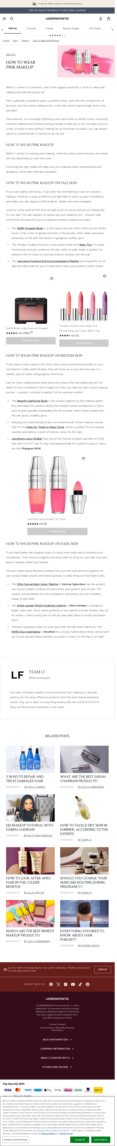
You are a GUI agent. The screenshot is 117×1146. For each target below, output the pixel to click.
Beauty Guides (71, 28)
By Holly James (34, 786)
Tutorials (31, 28)
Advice (13, 28)
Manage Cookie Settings (15, 1140)
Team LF (37, 672)
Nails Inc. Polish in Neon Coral (45, 427)
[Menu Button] (4, 19)
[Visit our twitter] (58, 984)
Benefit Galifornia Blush (32, 401)
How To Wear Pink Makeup (46, 40)
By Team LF (85, 839)
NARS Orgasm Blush (30, 228)
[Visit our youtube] (73, 984)
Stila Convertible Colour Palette (37, 584)
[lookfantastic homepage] (57, 19)
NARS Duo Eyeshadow (26, 631)
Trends (49, 28)
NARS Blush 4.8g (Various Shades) (27, 328)
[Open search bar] (11, 19)
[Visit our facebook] (51, 984)
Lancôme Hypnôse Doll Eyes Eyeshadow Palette (48, 261)
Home (6, 40)
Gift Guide (95, 28)
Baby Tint (85, 244)
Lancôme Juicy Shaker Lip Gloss (46, 519)
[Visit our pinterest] (87, 984)
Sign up (102, 969)
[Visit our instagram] (65, 984)
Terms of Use (66, 1133)
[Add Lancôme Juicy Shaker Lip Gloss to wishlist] (83, 458)
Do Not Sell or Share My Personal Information (57, 1029)
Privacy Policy (48, 1133)
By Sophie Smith (88, 945)
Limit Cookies (100, 1140)
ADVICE (11, 54)
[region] (57, 1121)
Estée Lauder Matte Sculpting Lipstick (41, 605)
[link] (100, 19)
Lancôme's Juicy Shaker (27, 438)
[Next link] (112, 30)
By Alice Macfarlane (38, 835)
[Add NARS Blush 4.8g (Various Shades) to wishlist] (51, 278)
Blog (15, 40)
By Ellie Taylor (34, 892)
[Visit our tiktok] (80, 984)
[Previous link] (2, 30)
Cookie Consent (57, 1024)
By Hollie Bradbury (91, 786)
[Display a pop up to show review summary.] (31, 332)
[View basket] (108, 19)
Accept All (80, 1140)
